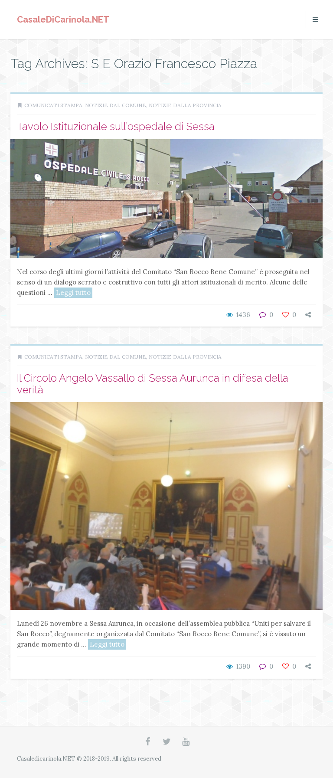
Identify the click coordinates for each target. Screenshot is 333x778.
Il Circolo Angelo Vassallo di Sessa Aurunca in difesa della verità (152, 384)
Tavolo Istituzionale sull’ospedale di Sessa (116, 126)
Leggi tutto (73, 292)
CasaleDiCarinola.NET (63, 19)
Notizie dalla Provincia (185, 105)
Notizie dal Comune (115, 105)
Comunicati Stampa (53, 105)
